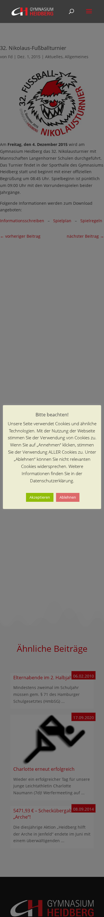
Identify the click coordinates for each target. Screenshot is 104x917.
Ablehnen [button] (68, 497)
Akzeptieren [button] (39, 497)
